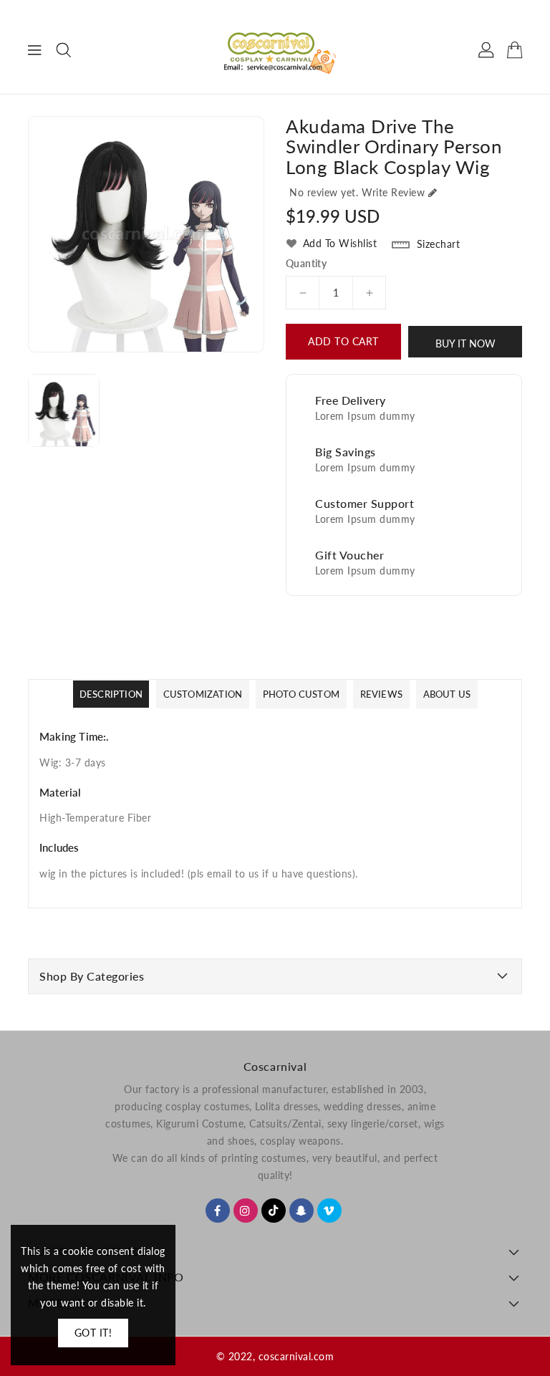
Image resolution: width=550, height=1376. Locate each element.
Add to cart (343, 341)
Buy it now (465, 343)
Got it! (93, 1333)
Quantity (306, 264)
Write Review (393, 192)
